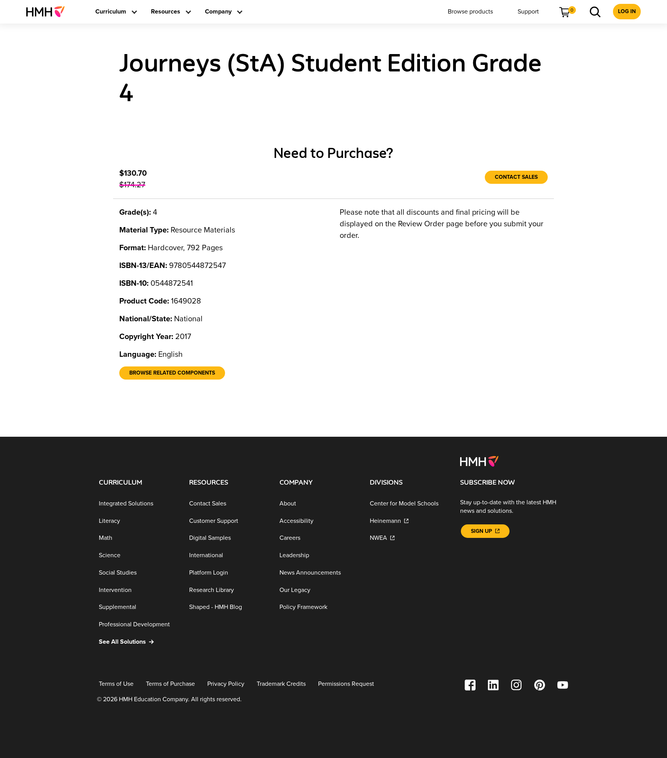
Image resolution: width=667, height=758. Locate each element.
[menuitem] (48, 11)
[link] (48, 11)
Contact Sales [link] (516, 177)
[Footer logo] (479, 461)
